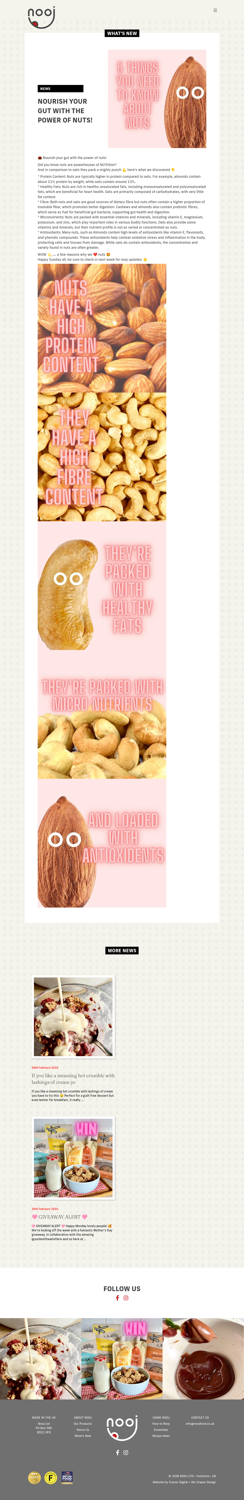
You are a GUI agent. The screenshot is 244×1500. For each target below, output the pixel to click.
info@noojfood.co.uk (200, 1423)
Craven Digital (178, 1482)
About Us (82, 1430)
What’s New (83, 1436)
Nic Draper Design (203, 1482)
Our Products (83, 1423)
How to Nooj (161, 1423)
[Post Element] (73, 1039)
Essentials (161, 1430)
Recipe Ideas (161, 1436)
